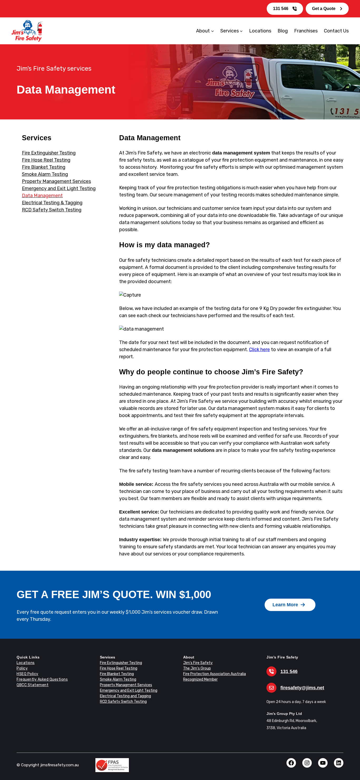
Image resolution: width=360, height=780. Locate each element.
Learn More (285, 604)
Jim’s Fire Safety (198, 663)
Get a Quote (323, 8)
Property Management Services (56, 181)
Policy (22, 668)
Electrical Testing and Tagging (125, 696)
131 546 (280, 8)
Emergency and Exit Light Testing (59, 188)
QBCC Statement (32, 685)
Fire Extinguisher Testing (49, 153)
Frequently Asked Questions (42, 679)
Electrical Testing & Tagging (52, 203)
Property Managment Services (126, 685)
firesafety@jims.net (302, 687)
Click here (259, 349)
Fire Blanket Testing (43, 167)
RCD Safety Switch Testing (51, 210)
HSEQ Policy (27, 674)
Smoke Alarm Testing (45, 174)
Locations (26, 663)
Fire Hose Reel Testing (46, 160)
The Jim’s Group (197, 668)
